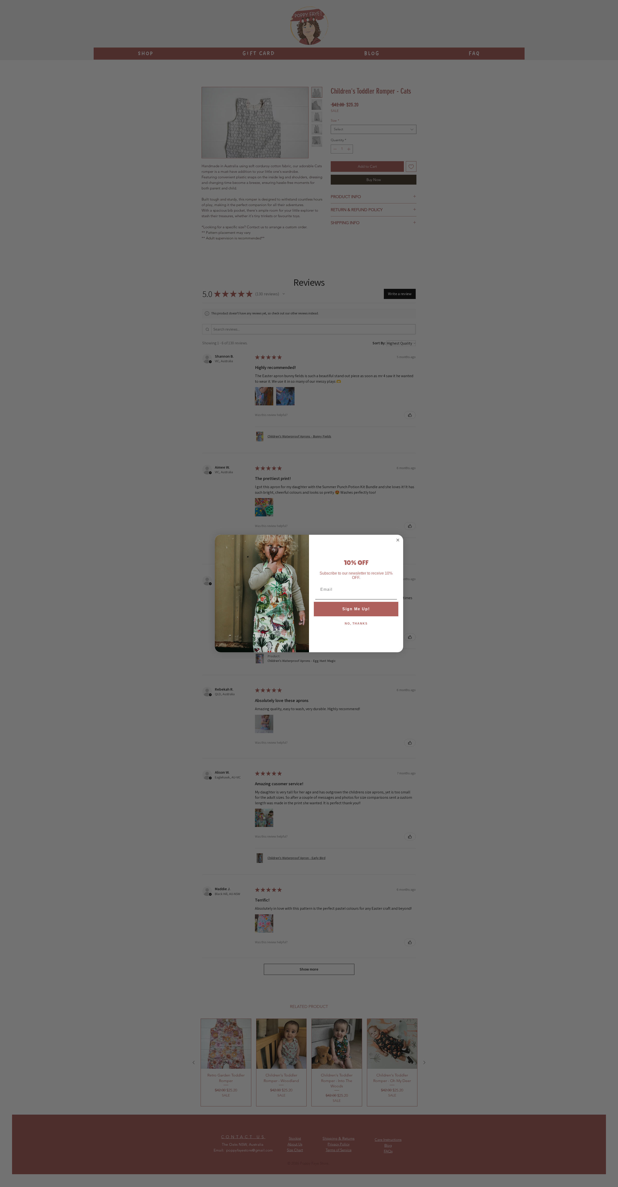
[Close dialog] (398, 540)
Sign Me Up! (356, 609)
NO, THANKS (356, 623)
